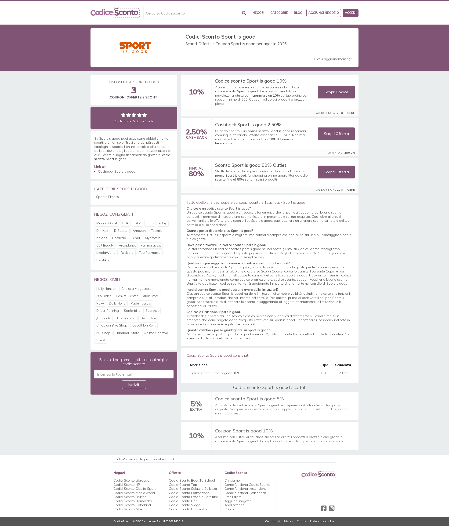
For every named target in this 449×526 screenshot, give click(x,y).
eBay (163, 223)
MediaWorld (106, 252)
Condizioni (272, 521)
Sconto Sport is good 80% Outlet (250, 165)
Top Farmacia (149, 252)
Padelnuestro (141, 303)
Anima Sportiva (156, 333)
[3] (133, 114)
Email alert (232, 497)
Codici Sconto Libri (183, 501)
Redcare (127, 252)
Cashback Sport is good (116, 171)
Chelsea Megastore (136, 289)
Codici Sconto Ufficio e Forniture (193, 497)
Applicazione (234, 505)
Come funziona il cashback (245, 493)
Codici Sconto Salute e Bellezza (193, 488)
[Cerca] (244, 13)
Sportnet (152, 310)
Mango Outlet (106, 223)
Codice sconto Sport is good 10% (251, 81)
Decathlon (148, 318)
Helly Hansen (106, 289)
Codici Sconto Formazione (189, 493)
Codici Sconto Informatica (188, 509)
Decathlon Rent (144, 325)
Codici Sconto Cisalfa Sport (134, 488)
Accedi (350, 13)
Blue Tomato (125, 318)
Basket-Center (127, 296)
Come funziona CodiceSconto (247, 484)
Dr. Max (102, 231)
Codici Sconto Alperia (130, 509)
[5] (144, 114)
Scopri (336, 92)
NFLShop (103, 333)
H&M (137, 223)
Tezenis (156, 231)
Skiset (100, 340)
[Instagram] (332, 508)
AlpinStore (151, 296)
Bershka (102, 260)
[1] (123, 114)
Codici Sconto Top (183, 484)
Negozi (258, 13)
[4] (139, 114)
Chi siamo (232, 480)
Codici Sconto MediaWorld (134, 493)
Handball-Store (127, 333)
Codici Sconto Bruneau (130, 497)
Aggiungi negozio (323, 13)
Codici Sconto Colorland (132, 505)
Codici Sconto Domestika (132, 501)
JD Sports (120, 231)
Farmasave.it (151, 245)
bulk (125, 223)
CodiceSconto (124, 459)
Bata (150, 223)
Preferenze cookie (322, 521)
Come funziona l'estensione (245, 488)
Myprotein (152, 238)
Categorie (279, 13)
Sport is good (163, 459)
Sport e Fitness (107, 197)
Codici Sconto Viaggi (185, 505)
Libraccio (119, 238)
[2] (128, 114)
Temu (135, 238)
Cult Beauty (105, 245)
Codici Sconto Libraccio (131, 480)
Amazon (139, 231)
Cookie (301, 521)
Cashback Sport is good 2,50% (248, 124)
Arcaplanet (127, 245)
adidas (101, 238)
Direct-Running (107, 310)
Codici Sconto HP (126, 484)
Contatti (230, 509)
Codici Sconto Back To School (192, 480)
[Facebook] (324, 508)
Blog (298, 13)
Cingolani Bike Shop (111, 325)
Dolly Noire (117, 303)
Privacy (288, 521)
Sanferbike (132, 310)
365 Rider (103, 296)
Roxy (100, 303)
